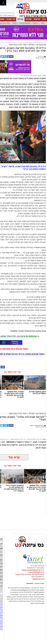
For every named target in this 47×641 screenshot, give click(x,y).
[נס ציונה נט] (29, 549)
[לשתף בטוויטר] (3, 57)
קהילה (20, 19)
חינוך (42, 23)
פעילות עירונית (25, 23)
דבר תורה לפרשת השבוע (17, 439)
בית (44, 19)
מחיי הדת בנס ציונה (17, 44)
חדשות (37, 19)
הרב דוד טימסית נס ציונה (34, 439)
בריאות (35, 23)
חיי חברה (11, 19)
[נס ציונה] (31, 17)
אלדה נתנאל (20, 574)
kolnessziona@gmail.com (31, 570)
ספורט (28, 19)
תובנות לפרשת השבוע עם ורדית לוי (31, 75)
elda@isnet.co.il (38, 579)
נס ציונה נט (41, 44)
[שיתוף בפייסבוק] (10, 57)
